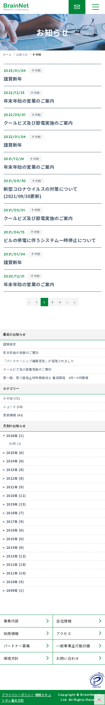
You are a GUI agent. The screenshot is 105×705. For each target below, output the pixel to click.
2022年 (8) (15, 478)
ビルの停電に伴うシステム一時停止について (50, 240)
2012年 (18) (16, 564)
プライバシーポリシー (18, 694)
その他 (36, 70)
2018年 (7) (15, 513)
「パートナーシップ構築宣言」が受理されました (38, 361)
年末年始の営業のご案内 (29, 100)
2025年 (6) (15, 452)
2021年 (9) (15, 487)
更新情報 (9, 415)
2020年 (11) (16, 495)
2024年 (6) (15, 461)
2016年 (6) (15, 530)
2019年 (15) (16, 504)
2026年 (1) (15, 435)
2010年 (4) (15, 582)
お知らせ (22, 54)
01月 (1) (15, 443)
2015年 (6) (15, 539)
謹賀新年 (13, 78)
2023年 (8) (15, 469)
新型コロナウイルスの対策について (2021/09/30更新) (41, 192)
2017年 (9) (15, 521)
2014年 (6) (15, 547)
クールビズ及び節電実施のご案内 (38, 122)
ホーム (7, 54)
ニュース (9, 406)
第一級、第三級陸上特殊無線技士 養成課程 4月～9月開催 (45, 377)
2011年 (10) (16, 573)
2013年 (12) (16, 556)
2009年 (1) (15, 590)
